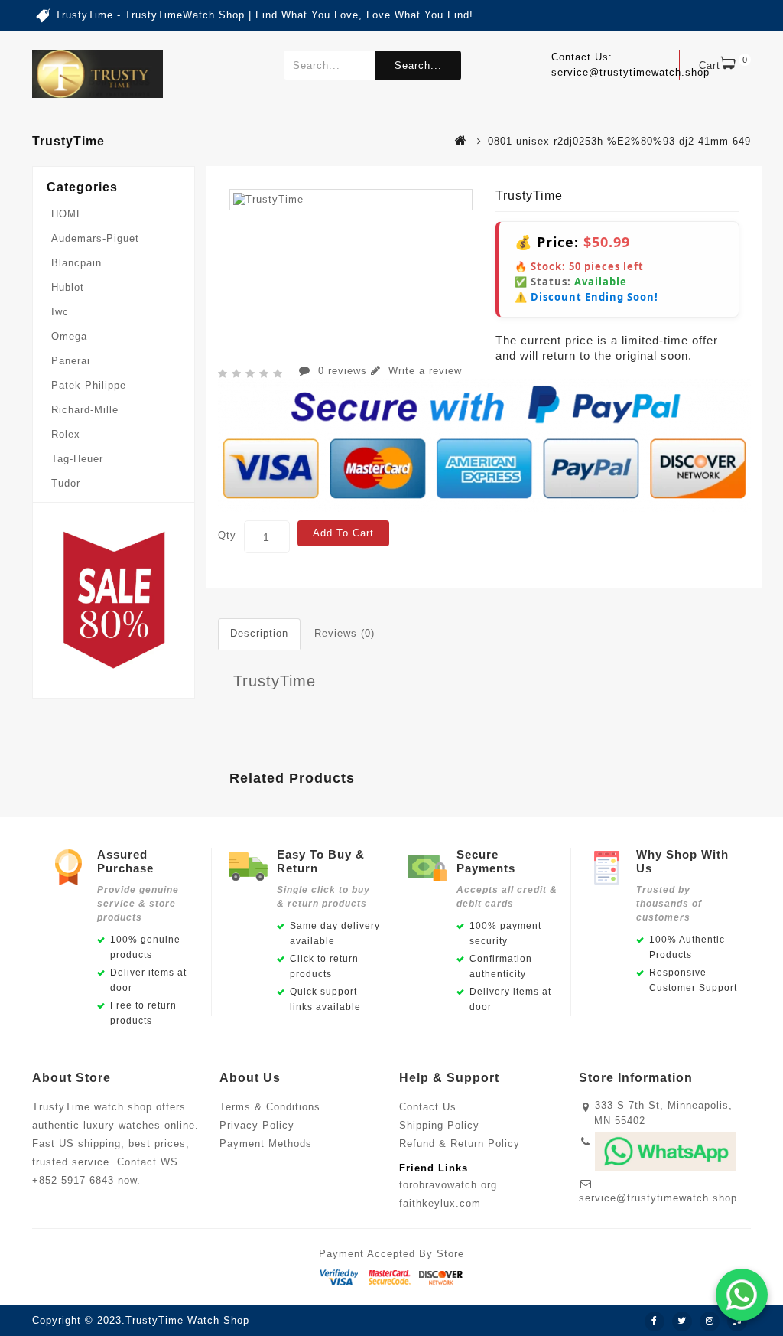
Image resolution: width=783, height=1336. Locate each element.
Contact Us (427, 1107)
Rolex (65, 434)
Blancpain (76, 263)
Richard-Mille (85, 409)
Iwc (60, 312)
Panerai (70, 361)
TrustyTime (274, 681)
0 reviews (342, 370)
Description (259, 633)
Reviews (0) (344, 633)
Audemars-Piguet (95, 238)
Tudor (65, 483)
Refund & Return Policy (459, 1143)
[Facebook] (654, 1321)
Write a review (423, 370)
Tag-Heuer (77, 458)
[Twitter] (682, 1321)
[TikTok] (737, 1321)
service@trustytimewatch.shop (658, 1198)
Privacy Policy (256, 1125)
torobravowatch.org (448, 1185)
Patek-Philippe (88, 385)
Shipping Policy (439, 1125)
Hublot (67, 287)
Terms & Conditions (269, 1107)
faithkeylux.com (440, 1203)
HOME (67, 214)
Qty (227, 535)
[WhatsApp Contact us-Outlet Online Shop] (742, 1295)
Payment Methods (265, 1143)
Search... (418, 65)
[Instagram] (710, 1321)
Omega (69, 336)
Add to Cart (343, 533)
